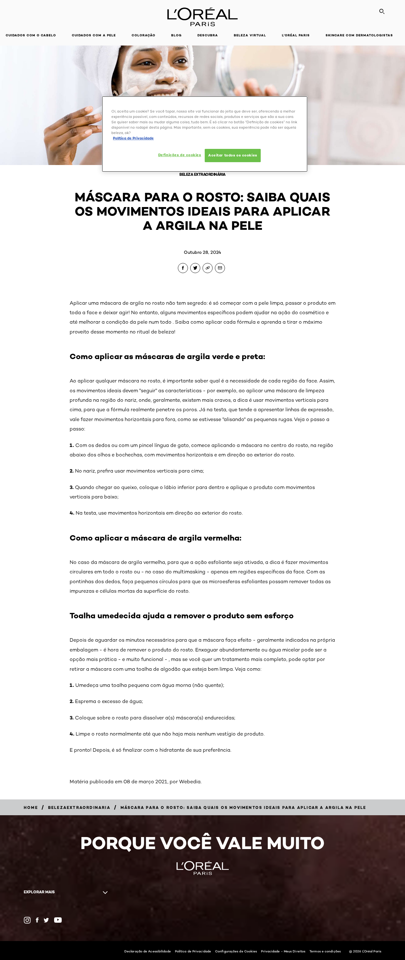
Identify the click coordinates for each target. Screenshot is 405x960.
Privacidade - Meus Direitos (283, 951)
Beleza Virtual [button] (250, 35)
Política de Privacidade (193, 951)
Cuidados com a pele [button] (94, 35)
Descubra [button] (207, 35)
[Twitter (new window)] (46, 920)
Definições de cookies (179, 155)
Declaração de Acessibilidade (147, 951)
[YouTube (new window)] (58, 920)
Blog (176, 35)
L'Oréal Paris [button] (296, 35)
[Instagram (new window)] (27, 920)
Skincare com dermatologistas (359, 35)
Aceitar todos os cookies (232, 155)
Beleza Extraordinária (202, 174)
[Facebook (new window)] (37, 920)
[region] (205, 134)
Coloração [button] (143, 35)
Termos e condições (325, 951)
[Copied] (207, 268)
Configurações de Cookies (236, 951)
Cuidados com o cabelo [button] (31, 35)
